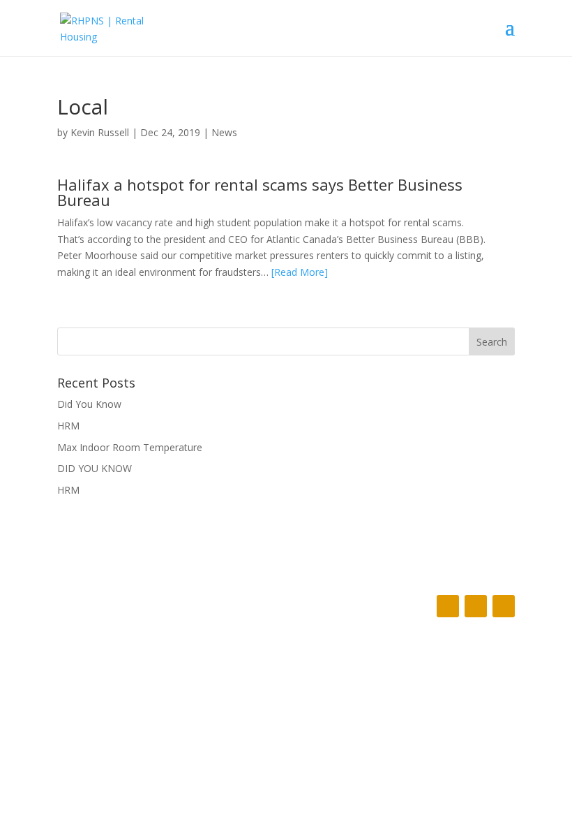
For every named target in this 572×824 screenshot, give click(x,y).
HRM (68, 425)
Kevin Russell (99, 132)
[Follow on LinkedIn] (503, 606)
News (224, 132)
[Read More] (299, 272)
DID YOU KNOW (94, 468)
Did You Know (89, 404)
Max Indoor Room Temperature (129, 447)
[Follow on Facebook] (448, 606)
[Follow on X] (476, 606)
